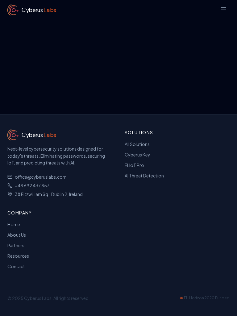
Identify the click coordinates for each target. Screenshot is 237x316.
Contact (16, 266)
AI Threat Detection (144, 175)
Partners (15, 245)
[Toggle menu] (223, 10)
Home (13, 224)
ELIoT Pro (134, 165)
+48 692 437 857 (32, 185)
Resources (18, 256)
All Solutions (137, 144)
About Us (16, 235)
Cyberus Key (137, 154)
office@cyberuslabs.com (41, 177)
